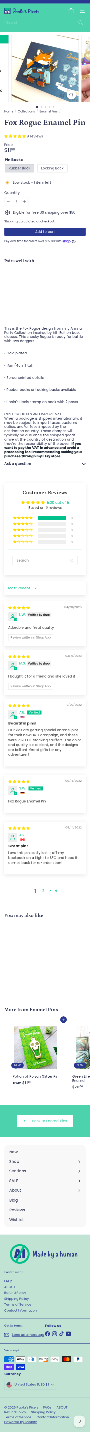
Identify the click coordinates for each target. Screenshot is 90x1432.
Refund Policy (15, 1292)
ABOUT (9, 1287)
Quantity (12, 193)
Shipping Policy (16, 1298)
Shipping (11, 221)
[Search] (81, 22)
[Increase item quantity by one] (24, 201)
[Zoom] (71, 94)
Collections (26, 111)
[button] (15, 136)
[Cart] (71, 10)
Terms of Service (18, 1304)
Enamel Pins (49, 111)
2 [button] (43, 890)
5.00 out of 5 (58, 502)
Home (8, 111)
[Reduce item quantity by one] (8, 201)
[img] (19, 607)
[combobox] (45, 22)
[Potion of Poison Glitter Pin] (35, 1053)
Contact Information (20, 1310)
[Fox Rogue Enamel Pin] (45, 285)
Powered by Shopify (20, 1422)
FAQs (8, 1281)
